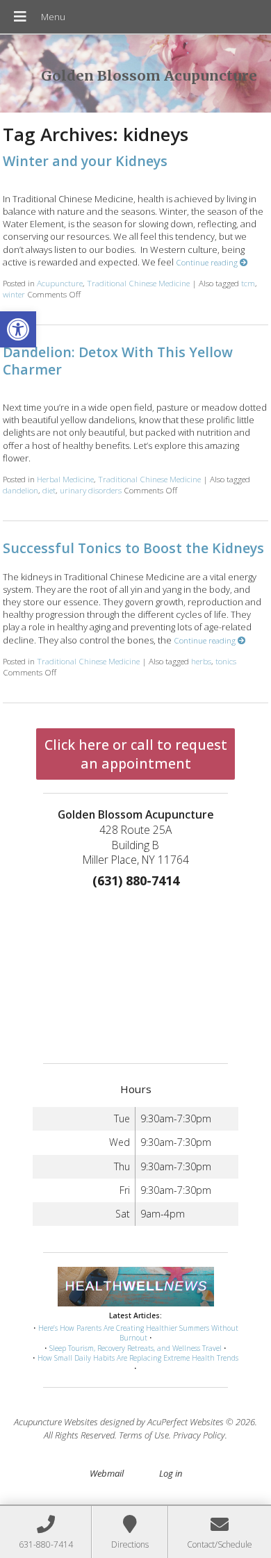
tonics (225, 660)
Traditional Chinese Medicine (138, 282)
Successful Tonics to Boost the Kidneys (133, 548)
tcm (248, 282)
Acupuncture (60, 282)
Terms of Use (144, 1435)
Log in (170, 1473)
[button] (18, 329)
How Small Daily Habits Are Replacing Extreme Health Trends (138, 1358)
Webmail (107, 1473)
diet (49, 489)
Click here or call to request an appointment (135, 754)
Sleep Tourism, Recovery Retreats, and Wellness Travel (135, 1348)
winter (14, 294)
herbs (201, 660)
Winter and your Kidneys (85, 160)
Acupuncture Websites (56, 1422)
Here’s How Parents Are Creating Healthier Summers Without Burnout (138, 1333)
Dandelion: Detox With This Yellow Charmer (118, 361)
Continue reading (208, 262)
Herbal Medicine (65, 478)
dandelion (20, 489)
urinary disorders (91, 489)
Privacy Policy (199, 1435)
